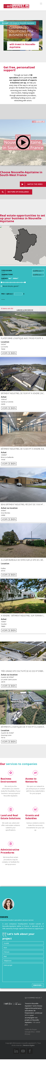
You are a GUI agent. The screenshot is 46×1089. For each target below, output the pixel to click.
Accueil (5, 23)
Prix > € (12, 294)
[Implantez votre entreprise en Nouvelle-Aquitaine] (16, 5)
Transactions (7, 275)
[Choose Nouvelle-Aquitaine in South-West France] (23, 120)
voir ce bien (9, 353)
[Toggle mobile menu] (41, 3)
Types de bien (6, 271)
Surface (4, 278)
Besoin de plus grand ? (11, 286)
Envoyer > (37, 985)
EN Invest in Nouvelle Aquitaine (22, 23)
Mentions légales (28, 1045)
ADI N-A (27, 1015)
